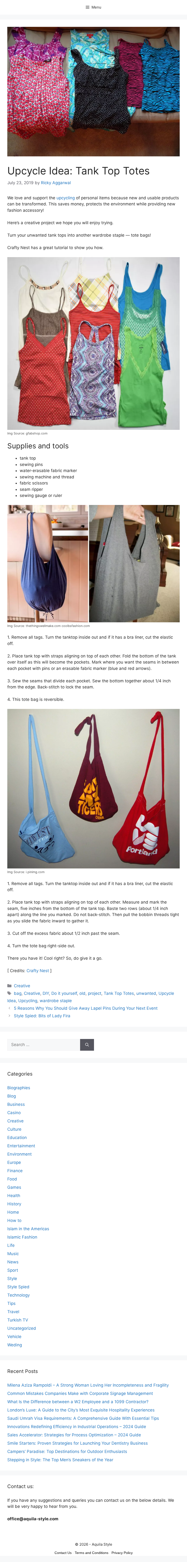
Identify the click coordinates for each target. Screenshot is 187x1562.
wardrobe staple (56, 1000)
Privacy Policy (122, 1553)
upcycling (65, 197)
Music (13, 1253)
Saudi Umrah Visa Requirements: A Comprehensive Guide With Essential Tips (83, 1418)
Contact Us (63, 1553)
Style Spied (18, 1286)
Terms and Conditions (91, 1553)
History (14, 1203)
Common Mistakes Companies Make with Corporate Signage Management (80, 1393)
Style (12, 1278)
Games (14, 1187)
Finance (15, 1170)
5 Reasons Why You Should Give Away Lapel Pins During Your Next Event (86, 1008)
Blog (11, 1096)
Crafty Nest (38, 970)
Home (13, 1212)
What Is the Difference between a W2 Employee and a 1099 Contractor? (78, 1401)
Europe (14, 1162)
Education (17, 1137)
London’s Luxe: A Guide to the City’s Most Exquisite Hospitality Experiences (81, 1410)
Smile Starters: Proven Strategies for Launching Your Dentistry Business (77, 1443)
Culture (14, 1129)
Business (16, 1104)
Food (12, 1179)
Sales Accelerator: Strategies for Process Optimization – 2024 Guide (74, 1434)
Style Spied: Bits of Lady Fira (42, 1015)
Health (13, 1195)
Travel (13, 1311)
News (13, 1262)
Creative (22, 985)
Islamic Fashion (22, 1237)
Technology (18, 1295)
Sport (12, 1270)
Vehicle (14, 1336)
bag (17, 993)
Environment (19, 1154)
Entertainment (21, 1145)
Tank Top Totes (119, 993)
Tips (11, 1303)
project (94, 993)
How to (14, 1220)
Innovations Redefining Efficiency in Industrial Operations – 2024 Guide (76, 1426)
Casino (14, 1112)
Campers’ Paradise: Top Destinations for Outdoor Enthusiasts (67, 1451)
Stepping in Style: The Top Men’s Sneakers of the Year (60, 1459)
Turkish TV (17, 1320)
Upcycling (27, 1000)
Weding (14, 1344)
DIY (46, 993)
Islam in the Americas (28, 1228)
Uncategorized (21, 1328)
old (82, 993)
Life (11, 1245)
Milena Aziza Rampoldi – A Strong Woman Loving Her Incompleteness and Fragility (88, 1385)
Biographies (18, 1087)
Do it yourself (64, 993)
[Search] (87, 1045)
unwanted (146, 993)
